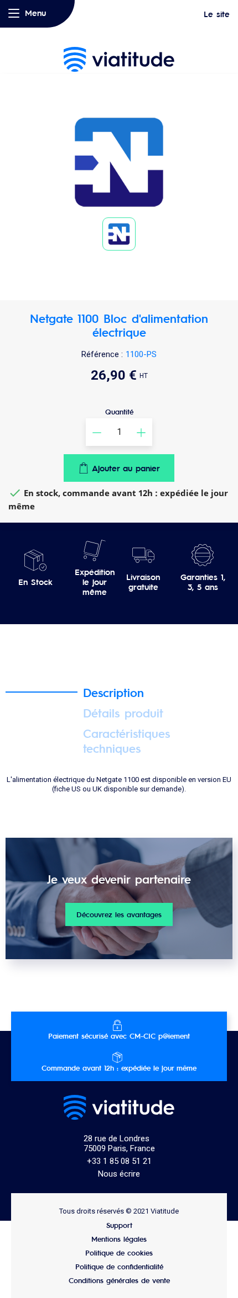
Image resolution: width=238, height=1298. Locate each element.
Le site (217, 14)
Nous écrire (119, 1174)
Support (119, 1225)
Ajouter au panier (126, 467)
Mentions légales (119, 1239)
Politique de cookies (119, 1252)
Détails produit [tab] (123, 712)
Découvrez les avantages (119, 914)
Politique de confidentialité (119, 1266)
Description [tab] (113, 692)
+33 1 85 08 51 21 (119, 1161)
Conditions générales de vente (119, 1280)
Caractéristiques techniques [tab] (126, 741)
